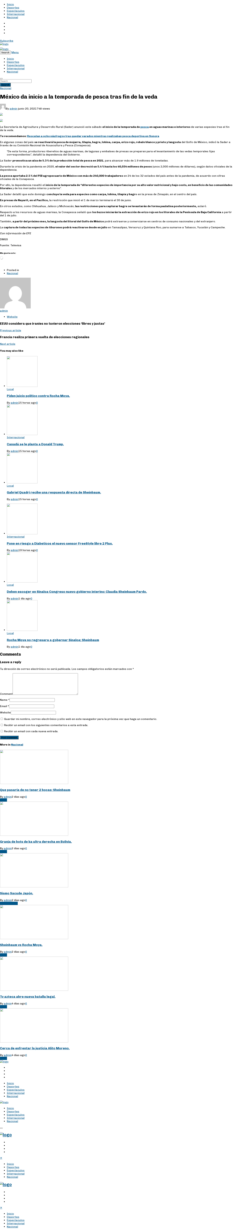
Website (5, 712)
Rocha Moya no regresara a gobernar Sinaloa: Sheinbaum (53, 640)
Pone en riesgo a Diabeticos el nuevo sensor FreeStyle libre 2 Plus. (60, 543)
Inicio (10, 4)
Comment (6, 693)
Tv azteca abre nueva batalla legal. (27, 997)
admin (13, 108)
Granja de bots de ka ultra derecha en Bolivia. (36, 842)
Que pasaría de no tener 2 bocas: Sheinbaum (35, 790)
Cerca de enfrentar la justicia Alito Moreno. (35, 1048)
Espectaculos (16, 10)
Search (5, 84)
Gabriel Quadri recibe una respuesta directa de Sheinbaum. (54, 492)
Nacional (12, 17)
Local (10, 389)
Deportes (13, 7)
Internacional (16, 14)
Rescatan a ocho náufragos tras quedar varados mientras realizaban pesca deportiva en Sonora (93, 136)
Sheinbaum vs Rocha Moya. (21, 945)
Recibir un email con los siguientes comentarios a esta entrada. (46, 725)
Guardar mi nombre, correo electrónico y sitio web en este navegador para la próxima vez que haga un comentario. (80, 719)
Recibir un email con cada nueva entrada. (31, 731)
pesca (144, 126)
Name (5, 699)
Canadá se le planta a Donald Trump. (35, 444)
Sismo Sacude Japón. (16, 893)
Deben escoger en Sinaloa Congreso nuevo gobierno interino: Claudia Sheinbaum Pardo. (77, 592)
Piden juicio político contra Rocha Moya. (38, 396)
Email (4, 706)
